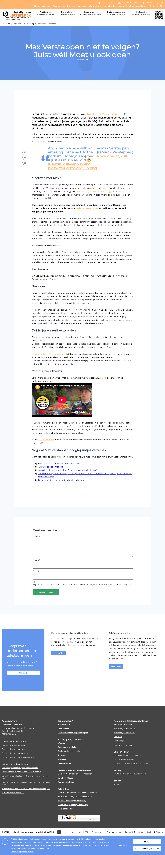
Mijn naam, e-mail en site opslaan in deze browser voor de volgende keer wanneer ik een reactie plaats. (82, 584)
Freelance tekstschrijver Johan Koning (18, 728)
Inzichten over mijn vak (136, 6)
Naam (36, 560)
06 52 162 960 (106, 2)
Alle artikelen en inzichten (13, 793)
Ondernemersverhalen (116, 13)
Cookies (128, 832)
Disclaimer (138, 832)
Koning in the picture (123, 745)
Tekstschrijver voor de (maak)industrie (18, 757)
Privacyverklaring (114, 832)
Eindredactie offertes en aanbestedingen (75, 774)
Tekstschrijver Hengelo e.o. (125, 728)
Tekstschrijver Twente (123, 724)
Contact (153, 6)
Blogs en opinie (90, 13)
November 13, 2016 (112, 156)
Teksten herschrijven (66, 782)
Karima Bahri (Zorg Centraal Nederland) (75, 796)
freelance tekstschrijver (86, 208)
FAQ (87, 832)
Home (37, 6)
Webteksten (45, 13)
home (5, 24)
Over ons (46, 6)
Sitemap (159, 832)
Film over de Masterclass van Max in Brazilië (59, 463)
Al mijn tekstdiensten (114, 6)
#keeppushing (78, 164)
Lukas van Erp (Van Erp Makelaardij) (73, 805)
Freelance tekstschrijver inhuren (127, 755)
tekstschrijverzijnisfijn (154, 2)
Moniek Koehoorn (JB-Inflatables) (72, 800)
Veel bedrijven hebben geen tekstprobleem (20, 768)
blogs (10, 24)
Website (61, 743)
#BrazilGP (56, 164)
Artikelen (61, 755)
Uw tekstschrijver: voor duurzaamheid (130, 774)
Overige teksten (64, 763)
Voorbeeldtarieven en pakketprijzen (73, 732)
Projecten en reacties (76, 6)
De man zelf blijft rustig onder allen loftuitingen (61, 480)
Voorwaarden (76, 832)
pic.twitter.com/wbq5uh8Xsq (72, 168)
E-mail (36, 571)
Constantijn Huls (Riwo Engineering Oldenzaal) (77, 792)
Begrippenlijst (98, 832)
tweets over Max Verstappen (104, 113)
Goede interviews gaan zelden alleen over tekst (21, 772)
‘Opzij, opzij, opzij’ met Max (50, 466)
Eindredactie (141, 13)
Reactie (37, 536)
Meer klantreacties (65, 809)
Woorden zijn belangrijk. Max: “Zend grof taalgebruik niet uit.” (67, 470)
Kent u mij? (119, 741)
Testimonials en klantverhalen (70, 751)
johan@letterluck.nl (128, 2)
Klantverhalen (67, 13)
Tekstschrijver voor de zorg (13, 749)
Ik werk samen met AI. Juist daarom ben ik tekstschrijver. (26, 788)
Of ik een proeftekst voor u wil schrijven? (131, 763)
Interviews (62, 759)
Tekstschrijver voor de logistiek (15, 753)
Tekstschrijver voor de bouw (13, 745)
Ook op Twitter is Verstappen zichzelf (49, 354)
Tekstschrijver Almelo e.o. (124, 732)
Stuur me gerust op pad (124, 759)
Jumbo (102, 378)
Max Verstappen (46, 439)
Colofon (149, 832)
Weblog (23, 673)
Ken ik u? (118, 737)
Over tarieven (59, 6)
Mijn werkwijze (95, 6)
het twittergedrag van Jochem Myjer (95, 191)
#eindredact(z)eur (65, 778)
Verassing (118, 784)
